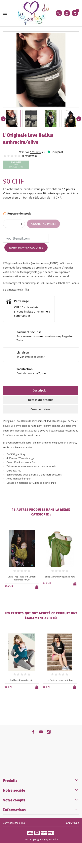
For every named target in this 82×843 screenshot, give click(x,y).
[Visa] (30, 832)
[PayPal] (44, 832)
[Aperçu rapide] (18, 596)
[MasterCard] (37, 832)
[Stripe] (51, 832)
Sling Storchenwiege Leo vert (60, 576)
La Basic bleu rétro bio (21, 679)
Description (40, 390)
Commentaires (40, 409)
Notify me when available (26, 247)
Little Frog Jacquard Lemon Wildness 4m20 (22, 578)
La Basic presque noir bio (60, 679)
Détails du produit (40, 400)
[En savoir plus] (25, 596)
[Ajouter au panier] (37, 586)
